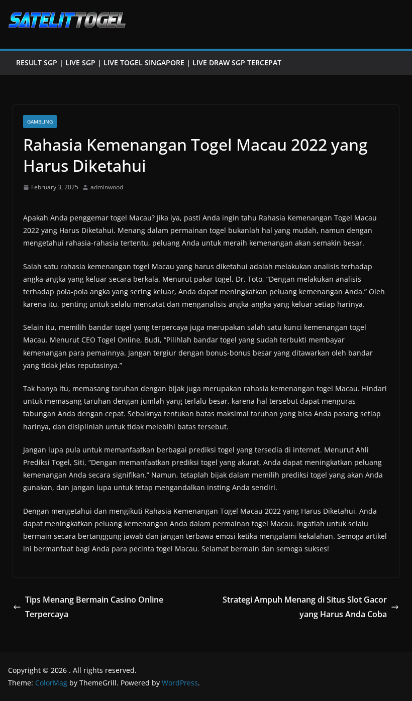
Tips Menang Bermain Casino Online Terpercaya (94, 607)
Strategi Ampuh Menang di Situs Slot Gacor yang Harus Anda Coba (305, 607)
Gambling (40, 121)
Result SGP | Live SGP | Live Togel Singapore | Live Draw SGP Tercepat (148, 62)
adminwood (106, 187)
